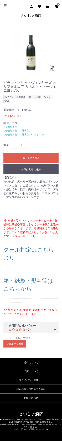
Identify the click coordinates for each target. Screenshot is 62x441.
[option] (31, 47)
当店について (31, 371)
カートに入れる (31, 158)
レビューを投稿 (14, 343)
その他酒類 (10, 127)
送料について (31, 362)
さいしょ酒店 (31, 16)
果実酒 (25, 130)
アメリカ (39, 134)
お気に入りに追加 (31, 169)
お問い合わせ (31, 398)
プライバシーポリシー (31, 380)
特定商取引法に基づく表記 (31, 389)
